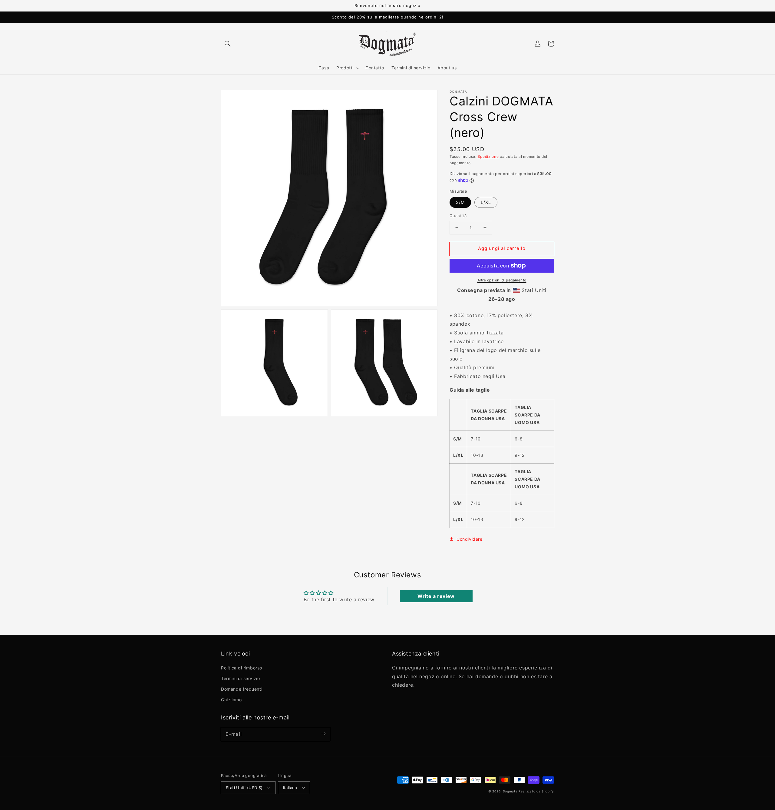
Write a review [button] (435, 596)
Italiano (290, 787)
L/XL (486, 202)
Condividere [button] (470, 539)
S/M (460, 202)
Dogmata (510, 791)
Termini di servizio (240, 678)
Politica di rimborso (241, 667)
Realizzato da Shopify (536, 791)
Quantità (458, 215)
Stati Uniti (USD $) (244, 787)
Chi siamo (231, 699)
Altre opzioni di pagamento (501, 280)
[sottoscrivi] (323, 734)
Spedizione (488, 156)
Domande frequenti (241, 689)
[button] (227, 43)
